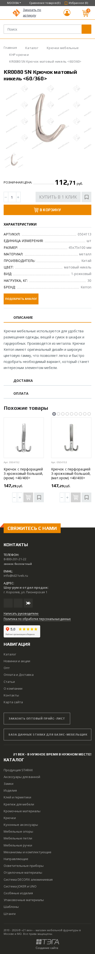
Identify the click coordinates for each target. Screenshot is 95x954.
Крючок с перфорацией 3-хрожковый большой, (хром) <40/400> (23, 473)
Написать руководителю (21, 613)
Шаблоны (11, 906)
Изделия (10, 790)
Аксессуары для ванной (22, 777)
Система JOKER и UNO (20, 886)
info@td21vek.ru (16, 575)
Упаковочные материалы (24, 900)
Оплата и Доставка (19, 674)
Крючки (10, 818)
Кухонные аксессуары (21, 824)
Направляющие (16, 859)
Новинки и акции (17, 661)
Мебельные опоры (18, 831)
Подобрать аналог (21, 299)
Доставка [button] (23, 381)
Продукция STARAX (18, 770)
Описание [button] (23, 318)
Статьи (9, 681)
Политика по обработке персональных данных (37, 619)
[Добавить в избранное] (86, 197)
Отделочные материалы (23, 872)
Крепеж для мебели (19, 804)
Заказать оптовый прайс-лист (37, 718)
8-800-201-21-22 (15, 559)
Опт (7, 668)
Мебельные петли (18, 838)
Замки (8, 783)
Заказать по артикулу (32, 12)
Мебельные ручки (18, 845)
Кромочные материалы (22, 811)
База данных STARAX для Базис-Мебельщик (48, 734)
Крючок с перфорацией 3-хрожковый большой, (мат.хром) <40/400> (71, 473)
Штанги (10, 914)
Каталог (10, 654)
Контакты (11, 695)
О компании (13, 688)
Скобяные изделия (18, 893)
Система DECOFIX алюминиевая (28, 879)
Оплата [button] (20, 394)
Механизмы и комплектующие (27, 852)
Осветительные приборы (24, 865)
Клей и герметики (17, 797)
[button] (67, 14)
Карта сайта (13, 702)
